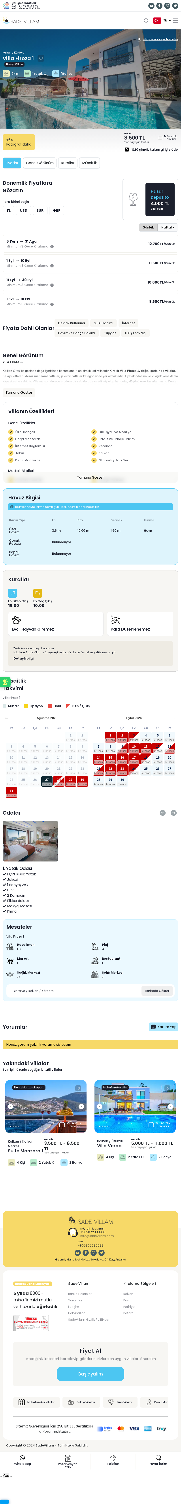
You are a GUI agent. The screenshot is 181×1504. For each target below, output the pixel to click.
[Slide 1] (13, 1127)
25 (146, 768)
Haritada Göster (157, 991)
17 (134, 757)
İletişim (73, 1306)
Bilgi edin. (157, 209)
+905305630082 (91, 1245)
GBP (56, 210)
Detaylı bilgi (23, 658)
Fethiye (129, 1306)
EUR (40, 210)
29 (70, 779)
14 (98, 757)
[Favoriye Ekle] (40, 58)
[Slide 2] (16, 1127)
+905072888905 (93, 1232)
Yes (6, 1475)
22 (110, 768)
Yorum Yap (167, 1026)
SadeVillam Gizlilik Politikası (88, 1319)
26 (158, 768)
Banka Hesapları (80, 1294)
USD (23, 210)
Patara (128, 1313)
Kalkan (128, 1294)
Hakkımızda (76, 1313)
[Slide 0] (10, 1127)
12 (158, 746)
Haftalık (167, 227)
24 (134, 768)
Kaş (126, 1300)
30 (82, 779)
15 (110, 757)
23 (122, 768)
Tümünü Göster (90, 477)
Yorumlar (75, 1300)
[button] (5, 682)
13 (169, 746)
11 (145, 746)
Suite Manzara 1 (25, 1151)
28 (58, 779)
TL (8, 210)
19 (158, 757)
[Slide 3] (18, 1127)
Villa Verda (109, 1145)
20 (169, 757)
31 (11, 790)
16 (122, 757)
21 (98, 768)
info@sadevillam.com (97, 1235)
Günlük (148, 227)
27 (47, 779)
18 (146, 757)
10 (134, 746)
